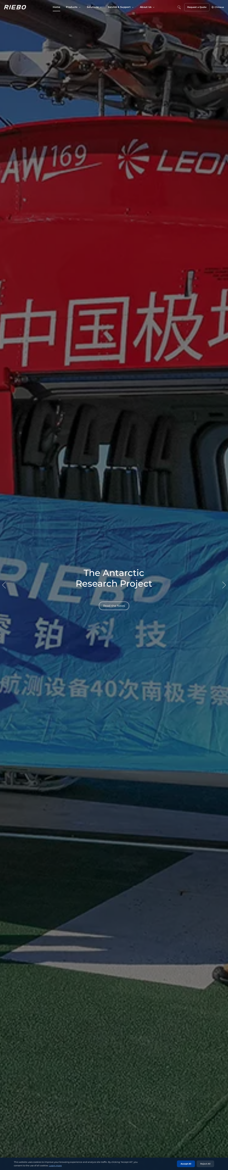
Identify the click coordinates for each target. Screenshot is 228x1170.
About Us (145, 7)
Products (71, 7)
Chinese (219, 7)
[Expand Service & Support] (132, 7)
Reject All (205, 1163)
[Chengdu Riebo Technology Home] (15, 7)
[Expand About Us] (153, 7)
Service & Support (119, 7)
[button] (224, 585)
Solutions (93, 7)
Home (56, 7)
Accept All (186, 1163)
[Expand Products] (79, 7)
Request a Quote (196, 7)
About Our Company (114, 605)
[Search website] (179, 7)
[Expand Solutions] (100, 7)
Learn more (55, 1165)
